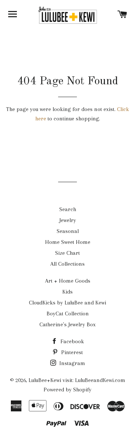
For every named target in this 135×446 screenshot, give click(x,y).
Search (67, 209)
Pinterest (71, 352)
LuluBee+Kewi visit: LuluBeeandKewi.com (76, 380)
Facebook (71, 341)
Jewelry (67, 220)
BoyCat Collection (67, 313)
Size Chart (67, 253)
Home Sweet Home (67, 242)
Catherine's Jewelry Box (67, 324)
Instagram (71, 363)
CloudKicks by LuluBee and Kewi (67, 302)
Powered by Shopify (68, 389)
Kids (67, 291)
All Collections (67, 263)
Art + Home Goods (67, 280)
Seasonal (68, 231)
